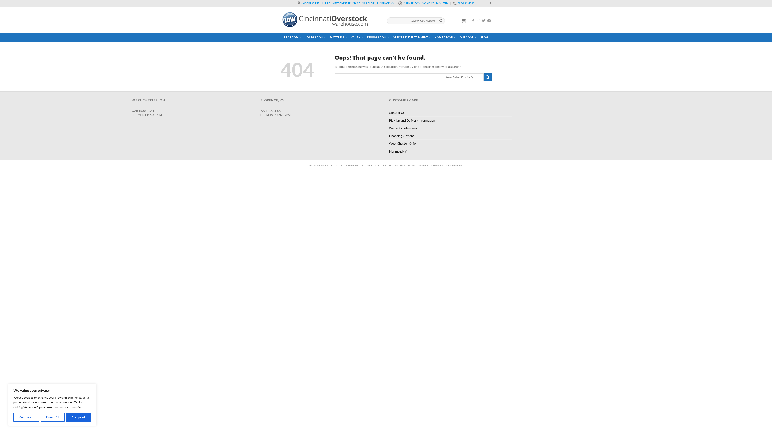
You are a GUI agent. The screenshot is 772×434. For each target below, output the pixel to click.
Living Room (314, 37)
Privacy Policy (418, 165)
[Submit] (441, 20)
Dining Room (376, 37)
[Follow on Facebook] (473, 21)
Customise (26, 417)
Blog (484, 37)
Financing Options (401, 136)
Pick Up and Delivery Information (412, 120)
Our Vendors (349, 165)
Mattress (337, 37)
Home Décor (444, 37)
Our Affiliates (371, 165)
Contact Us (397, 112)
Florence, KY (398, 151)
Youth (355, 37)
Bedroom (291, 37)
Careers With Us (394, 165)
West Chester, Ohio (402, 143)
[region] (52, 405)
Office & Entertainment (410, 37)
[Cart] (463, 20)
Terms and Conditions (446, 165)
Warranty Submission (403, 128)
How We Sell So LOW (323, 165)
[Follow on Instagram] (478, 21)
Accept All (78, 417)
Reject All (52, 417)
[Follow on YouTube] (489, 21)
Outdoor (467, 37)
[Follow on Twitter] (483, 21)
